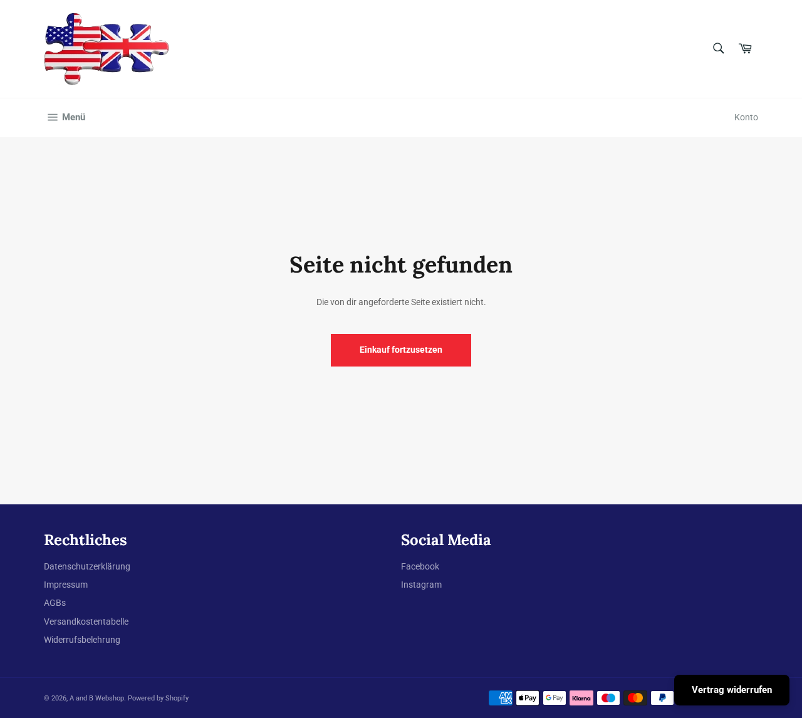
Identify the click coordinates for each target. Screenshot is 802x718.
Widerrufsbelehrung (82, 640)
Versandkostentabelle (86, 622)
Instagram (421, 585)
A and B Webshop (97, 698)
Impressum (66, 585)
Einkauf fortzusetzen (401, 350)
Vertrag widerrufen (732, 689)
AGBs (55, 603)
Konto (746, 117)
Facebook (420, 566)
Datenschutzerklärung (87, 566)
